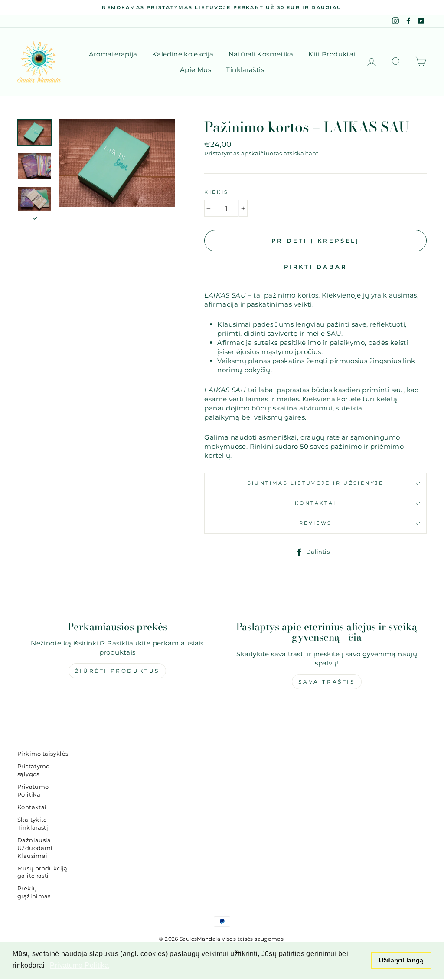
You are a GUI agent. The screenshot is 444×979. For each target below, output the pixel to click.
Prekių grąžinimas (34, 892)
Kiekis (216, 192)
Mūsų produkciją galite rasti (42, 872)
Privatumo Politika (33, 791)
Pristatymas (221, 153)
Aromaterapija (113, 54)
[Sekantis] (34, 216)
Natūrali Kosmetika (261, 54)
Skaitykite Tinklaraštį (32, 824)
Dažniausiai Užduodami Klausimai (35, 848)
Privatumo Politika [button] (79, 965)
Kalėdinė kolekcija (183, 54)
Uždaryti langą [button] (401, 960)
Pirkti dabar (315, 266)
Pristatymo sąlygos (33, 770)
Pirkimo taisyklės (42, 754)
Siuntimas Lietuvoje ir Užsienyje (316, 483)
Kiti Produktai (331, 54)
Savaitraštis (326, 681)
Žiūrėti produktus (117, 671)
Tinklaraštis (245, 70)
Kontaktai (315, 503)
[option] (222, 7)
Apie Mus (195, 70)
